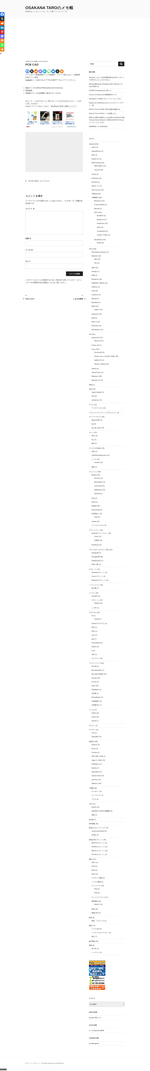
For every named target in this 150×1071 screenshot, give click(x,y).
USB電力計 (95, 705)
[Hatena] (45, 71)
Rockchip (95, 325)
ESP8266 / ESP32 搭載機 (100, 811)
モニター (92, 725)
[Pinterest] (2, 32)
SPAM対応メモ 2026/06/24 (98, 126)
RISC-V (94, 322)
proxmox (95, 779)
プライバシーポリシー (32, 1063)
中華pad (94, 194)
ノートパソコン (94, 585)
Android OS (96, 337)
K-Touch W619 (99, 205)
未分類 (91, 819)
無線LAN (95, 913)
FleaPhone (100, 223)
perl (93, 639)
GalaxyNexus (96, 151)
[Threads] (57, 71)
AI (92, 616)
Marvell (96, 208)
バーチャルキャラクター (100, 932)
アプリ (91, 405)
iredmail (97, 462)
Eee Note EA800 (97, 674)
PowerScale (96, 510)
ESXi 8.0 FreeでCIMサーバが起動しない (103, 113)
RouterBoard (96, 697)
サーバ (91, 432)
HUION (96, 603)
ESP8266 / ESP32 (98, 283)
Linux (93, 349)
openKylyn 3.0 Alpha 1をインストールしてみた (105, 99)
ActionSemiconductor (99, 252)
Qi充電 (94, 693)
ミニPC (94, 608)
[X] (32, 71)
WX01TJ (97, 904)
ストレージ (93, 472)
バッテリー (95, 952)
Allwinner (95, 256)
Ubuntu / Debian (100, 364)
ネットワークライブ (98, 897)
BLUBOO (100, 215)
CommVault (98, 486)
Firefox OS (95, 345)
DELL (93, 436)
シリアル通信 (96, 882)
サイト (28, 261)
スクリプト (95, 658)
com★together (94, 1043)
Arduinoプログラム (98, 623)
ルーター (92, 729)
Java (93, 635)
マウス (94, 799)
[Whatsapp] (2, 45)
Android (91, 144)
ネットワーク (96, 886)
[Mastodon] (40, 71)
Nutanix (94, 768)
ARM (93, 275)
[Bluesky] (53, 71)
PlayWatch (95, 689)
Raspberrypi (96, 560)
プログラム (93, 612)
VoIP (93, 874)
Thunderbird (101, 231)
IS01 (93, 155)
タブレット (93, 569)
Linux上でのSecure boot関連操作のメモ (103, 94)
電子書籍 (92, 941)
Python (94, 647)
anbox (94, 147)
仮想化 (91, 741)
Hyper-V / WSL (97, 760)
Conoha (94, 752)
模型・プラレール (98, 921)
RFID (93, 870)
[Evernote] (49, 71)
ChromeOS (98, 352)
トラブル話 (95, 929)
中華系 (96, 540)
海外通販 (92, 824)
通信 (90, 859)
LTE (93, 733)
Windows (95, 376)
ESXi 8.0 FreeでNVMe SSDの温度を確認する (104, 109)
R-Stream (95, 178)
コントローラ (96, 795)
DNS (93, 451)
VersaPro (95, 596)
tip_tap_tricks (33, 181)
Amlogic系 (95, 553)
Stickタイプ (95, 186)
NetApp (94, 506)
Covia (96, 536)
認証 (93, 467)
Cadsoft (28, 80)
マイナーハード (94, 663)
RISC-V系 (95, 564)
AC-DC (94, 948)
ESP (93, 627)
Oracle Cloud (96, 775)
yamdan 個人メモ (95, 1017)
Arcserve (97, 478)
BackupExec (98, 482)
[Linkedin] (2, 27)
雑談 (90, 925)
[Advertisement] (75, 44)
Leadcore (95, 295)
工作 (90, 804)
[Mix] (2, 40)
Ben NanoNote (97, 670)
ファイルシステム (98, 525)
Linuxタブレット (97, 576)
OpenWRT (95, 737)
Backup (94, 475)
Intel (93, 291)
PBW (90, 385)
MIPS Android (96, 163)
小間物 (91, 788)
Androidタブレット (98, 572)
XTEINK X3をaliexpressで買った (100, 90)
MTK (96, 212)
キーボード (95, 791)
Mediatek (95, 302)
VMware (94, 783)
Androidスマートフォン (100, 533)
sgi (93, 424)
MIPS (93, 306)
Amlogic (94, 271)
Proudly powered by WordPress (53, 1063)
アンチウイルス (97, 408)
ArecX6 (94, 666)
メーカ (91, 710)
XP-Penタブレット (98, 854)
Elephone (100, 219)
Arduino (94, 807)
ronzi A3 (97, 170)
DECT (94, 862)
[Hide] (1, 54)
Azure (94, 748)
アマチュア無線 (97, 878)
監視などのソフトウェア (97, 828)
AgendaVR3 (96, 420)
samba (94, 521)
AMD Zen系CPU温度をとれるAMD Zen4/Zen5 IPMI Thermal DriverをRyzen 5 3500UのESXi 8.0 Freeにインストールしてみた (107, 120)
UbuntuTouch (96, 372)
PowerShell (95, 643)
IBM (93, 443)
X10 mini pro (96, 190)
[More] (62, 71)
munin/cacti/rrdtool (98, 831)
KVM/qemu (95, 764)
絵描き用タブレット (96, 840)
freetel (99, 243)
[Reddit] (36, 71)
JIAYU (99, 227)
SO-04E (94, 182)
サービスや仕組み (95, 448)
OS (90, 334)
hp (92, 439)
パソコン (92, 593)
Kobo (93, 685)
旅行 (93, 936)
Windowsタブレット (99, 580)
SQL (93, 654)
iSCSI (93, 502)
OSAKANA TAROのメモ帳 (49, 7)
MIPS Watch (98, 166)
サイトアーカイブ (44, 181)
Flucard (94, 678)
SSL (93, 396)
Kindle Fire (95, 159)
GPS (93, 866)
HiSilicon (95, 287)
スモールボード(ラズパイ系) (98, 549)
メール (29, 250)
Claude (96, 619)
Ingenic (96, 309)
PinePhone (95, 545)
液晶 (93, 815)
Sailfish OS (98, 360)
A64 (95, 259)
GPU (93, 631)
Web (90, 389)
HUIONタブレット (98, 847)
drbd (93, 498)
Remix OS (97, 341)
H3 (95, 263)
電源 (90, 945)
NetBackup (98, 490)
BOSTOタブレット (98, 843)
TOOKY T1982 (102, 235)
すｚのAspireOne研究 (96, 1030)
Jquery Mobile (96, 392)
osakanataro (43, 61)
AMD (93, 267)
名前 (28, 238)
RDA (93, 318)
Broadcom (97, 201)
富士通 (94, 588)
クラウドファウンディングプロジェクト (103, 413)
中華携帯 (95, 197)
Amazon (94, 744)
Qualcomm (95, 314)
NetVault (97, 493)
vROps (94, 835)
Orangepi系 (96, 557)
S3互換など (96, 513)
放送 (93, 909)
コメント (30, 209)
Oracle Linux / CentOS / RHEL (104, 356)
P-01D (94, 174)
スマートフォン (94, 530)
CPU (90, 249)
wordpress (95, 400)
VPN (95, 893)
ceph (96, 517)
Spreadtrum (98, 239)
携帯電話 (95, 901)
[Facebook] (27, 71)
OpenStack (95, 772)
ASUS (94, 713)
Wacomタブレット (98, 850)
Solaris (94, 368)
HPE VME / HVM (97, 756)
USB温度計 (95, 701)
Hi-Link (94, 682)
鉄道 (90, 917)
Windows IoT (96, 380)
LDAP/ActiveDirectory (99, 455)
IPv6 (95, 889)
